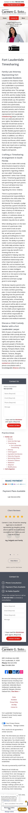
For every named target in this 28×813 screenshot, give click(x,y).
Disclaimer (14, 700)
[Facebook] (6, 672)
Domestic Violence (14, 460)
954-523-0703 (12, 663)
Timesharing (12, 443)
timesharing (7, 116)
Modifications (12, 467)
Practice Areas (8, 433)
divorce (16, 368)
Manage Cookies (19, 725)
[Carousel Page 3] (18, 555)
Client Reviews (14, 510)
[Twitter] (10, 672)
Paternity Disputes (14, 456)
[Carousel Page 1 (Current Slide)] (10, 555)
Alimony (10, 450)
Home (4, 18)
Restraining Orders (14, 458)
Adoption (11, 465)
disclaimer (18, 419)
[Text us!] (22, 810)
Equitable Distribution (15, 454)
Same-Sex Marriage (14, 441)
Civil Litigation (10, 469)
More (23, 18)
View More (14, 561)
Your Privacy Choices (12, 723)
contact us (6, 363)
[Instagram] (21, 672)
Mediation (11, 462)
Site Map (14, 705)
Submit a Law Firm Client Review (14, 567)
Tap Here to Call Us (14, 5)
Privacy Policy (14, 702)
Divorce (10, 439)
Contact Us (14, 18)
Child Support (12, 452)
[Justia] (17, 672)
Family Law (8, 437)
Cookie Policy (7, 725)
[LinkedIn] (14, 672)
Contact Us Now (14, 425)
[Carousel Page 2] (14, 555)
